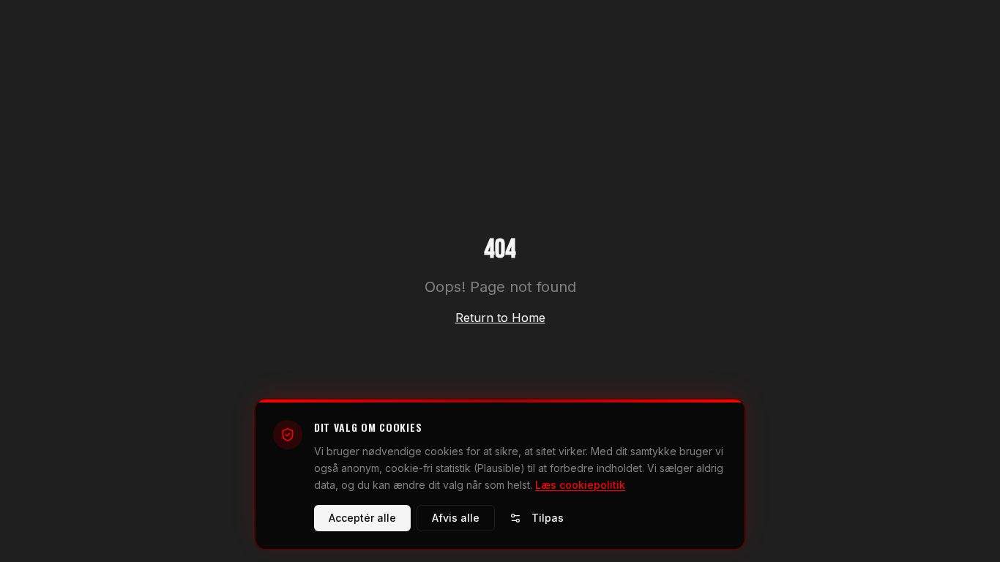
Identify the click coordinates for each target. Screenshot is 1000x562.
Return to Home (500, 317)
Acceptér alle (362, 518)
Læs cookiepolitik (580, 484)
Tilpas (547, 518)
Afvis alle (456, 518)
